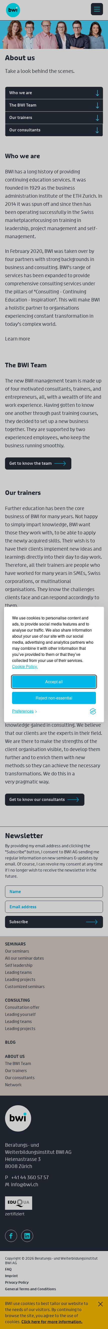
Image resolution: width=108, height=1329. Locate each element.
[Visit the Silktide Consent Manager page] (93, 711)
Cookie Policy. (25, 666)
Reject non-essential (54, 698)
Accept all (54, 681)
